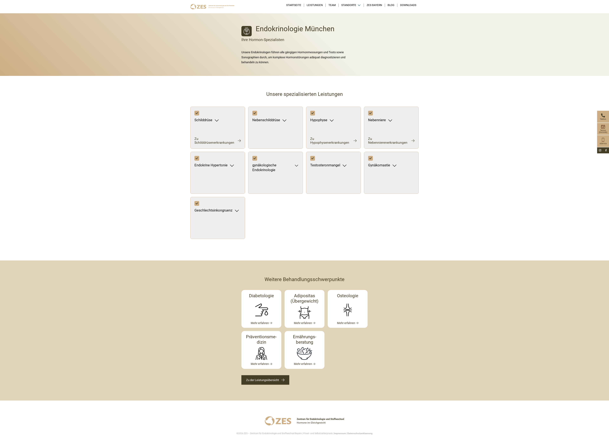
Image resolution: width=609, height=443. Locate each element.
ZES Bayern (374, 5)
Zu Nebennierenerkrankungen (387, 140)
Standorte (348, 5)
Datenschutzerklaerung (360, 433)
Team (332, 5)
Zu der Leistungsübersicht (262, 380)
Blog (391, 5)
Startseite (293, 5)
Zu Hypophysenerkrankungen (329, 140)
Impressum (340, 433)
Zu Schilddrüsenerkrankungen (214, 140)
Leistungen (315, 5)
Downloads (408, 5)
